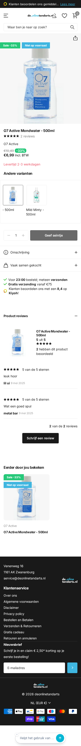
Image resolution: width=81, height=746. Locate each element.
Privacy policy (14, 614)
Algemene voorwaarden (21, 601)
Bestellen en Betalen (18, 620)
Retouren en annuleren (20, 638)
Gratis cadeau (14, 632)
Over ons (10, 595)
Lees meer (67, 4)
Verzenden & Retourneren (22, 626)
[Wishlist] (64, 15)
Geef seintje (54, 235)
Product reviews (16, 316)
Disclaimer (11, 608)
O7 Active (11, 144)
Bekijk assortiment (6, 15)
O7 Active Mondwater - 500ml (26, 532)
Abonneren (72, 667)
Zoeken (72, 27)
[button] (73, 38)
